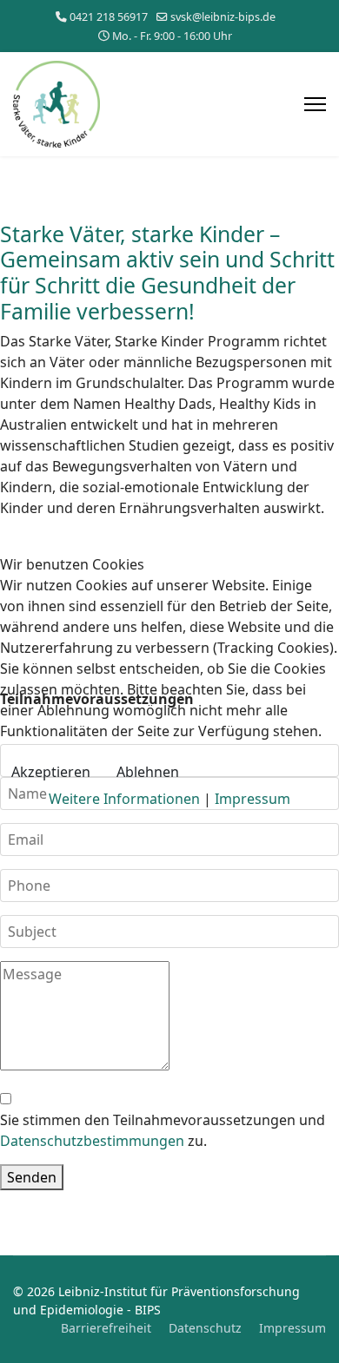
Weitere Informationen (124, 798)
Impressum (252, 798)
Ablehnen (147, 771)
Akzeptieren (50, 771)
